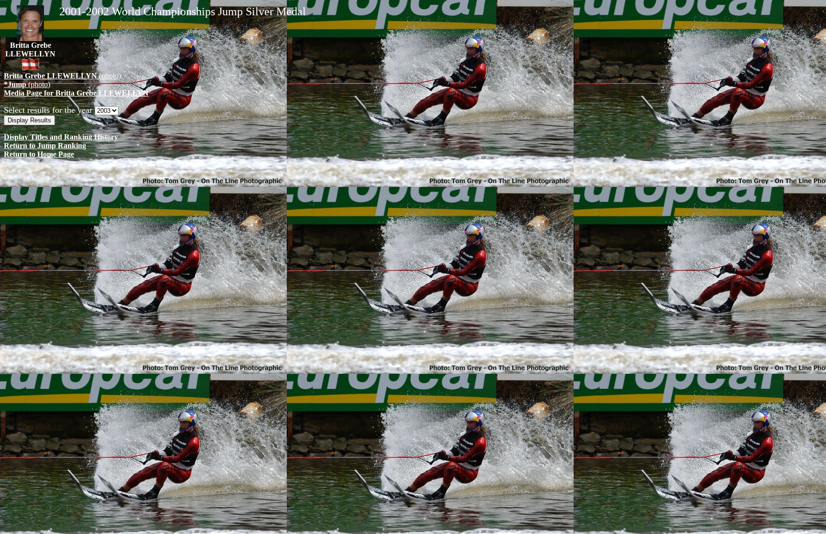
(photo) (62, 76)
